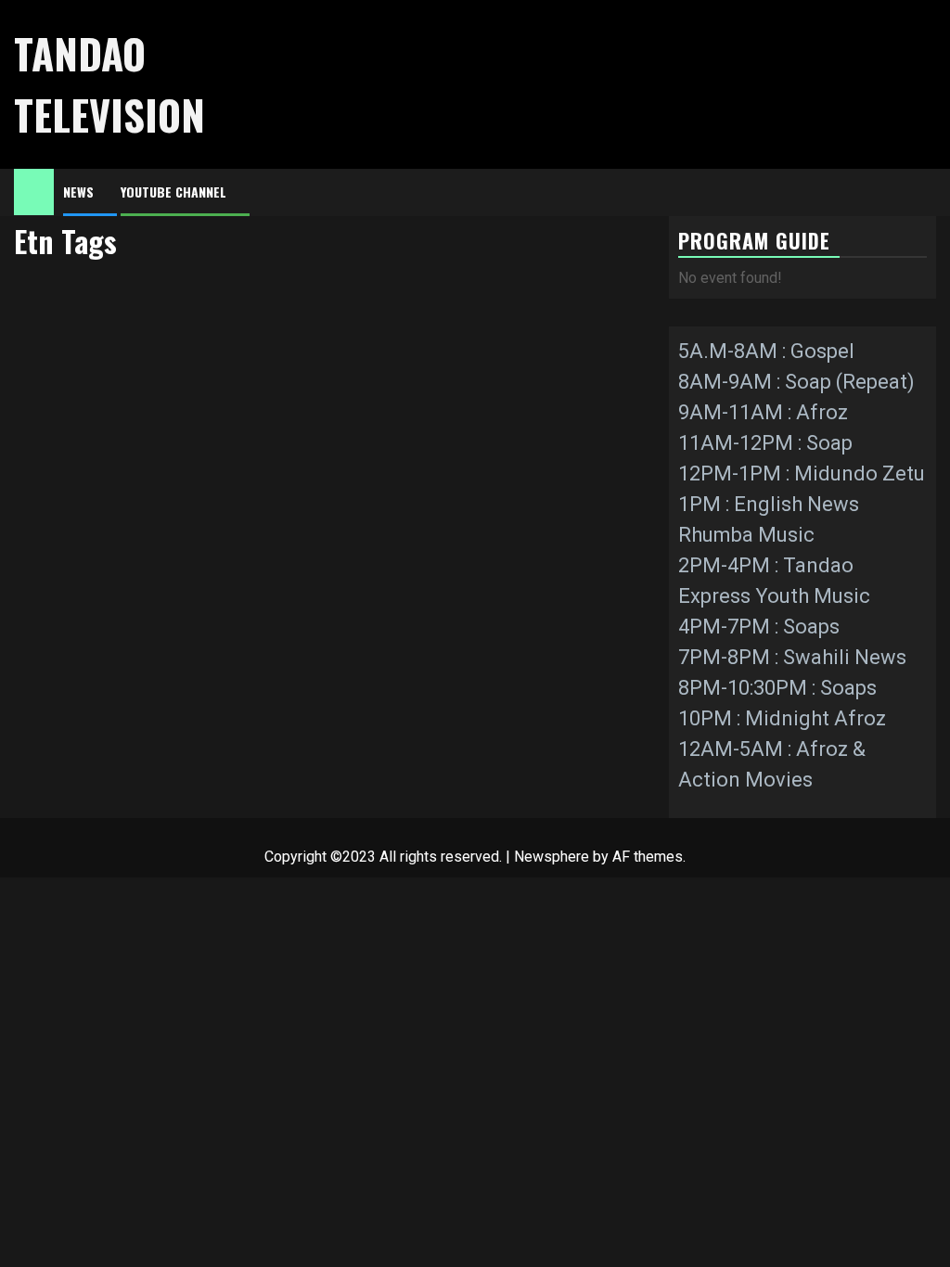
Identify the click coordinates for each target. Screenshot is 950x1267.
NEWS (78, 191)
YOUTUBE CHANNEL (173, 191)
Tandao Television (109, 84)
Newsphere (551, 856)
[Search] (922, 192)
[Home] (34, 191)
